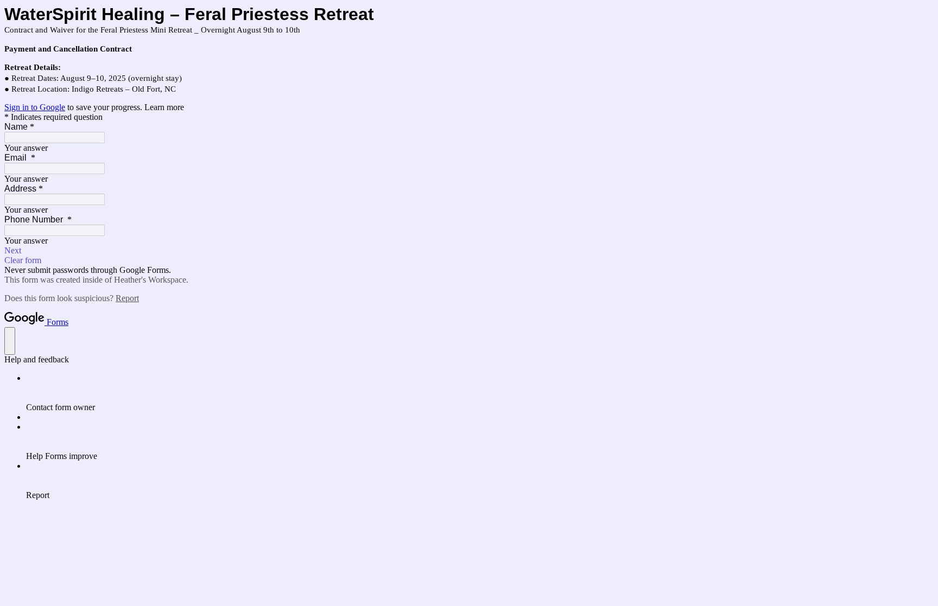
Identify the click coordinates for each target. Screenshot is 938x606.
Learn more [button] (164, 107)
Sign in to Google (34, 107)
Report (127, 298)
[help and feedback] (9, 341)
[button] (469, 251)
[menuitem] (480, 392)
